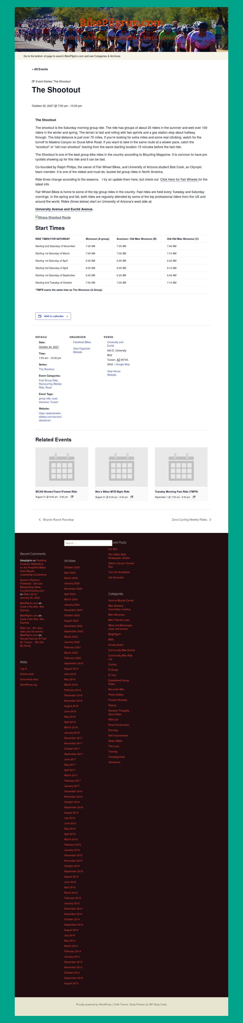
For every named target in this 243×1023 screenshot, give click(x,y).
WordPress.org (28, 684)
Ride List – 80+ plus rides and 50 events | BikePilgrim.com (32, 631)
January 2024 (72, 604)
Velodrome (114, 762)
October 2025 (72, 567)
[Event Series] (72, 497)
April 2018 (70, 722)
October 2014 (72, 919)
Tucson (54, 402)
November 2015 (73, 860)
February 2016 (72, 844)
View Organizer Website (81, 350)
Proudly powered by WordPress (94, 1004)
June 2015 (70, 882)
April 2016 (70, 834)
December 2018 (73, 695)
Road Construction (118, 724)
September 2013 (73, 978)
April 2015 (70, 887)
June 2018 (70, 711)
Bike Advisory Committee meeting (119, 607)
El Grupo (113, 669)
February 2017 (72, 780)
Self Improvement (118, 735)
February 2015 (72, 898)
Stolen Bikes (115, 740)
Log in (23, 668)
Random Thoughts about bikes (118, 712)
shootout (44, 402)
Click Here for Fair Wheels (179, 179)
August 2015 (71, 876)
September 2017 (73, 754)
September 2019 (73, 663)
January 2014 (72, 956)
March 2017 (71, 775)
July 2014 (69, 935)
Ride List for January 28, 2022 (30, 595)
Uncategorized (116, 756)
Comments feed (29, 679)
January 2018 (72, 732)
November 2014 (73, 914)
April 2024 (70, 594)
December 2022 (73, 626)
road (54, 398)
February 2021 (72, 647)
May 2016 (69, 828)
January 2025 (72, 583)
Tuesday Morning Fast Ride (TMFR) (176, 491)
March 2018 (71, 727)
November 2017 (73, 743)
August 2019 (71, 668)
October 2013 (72, 972)
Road (49, 387)
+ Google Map (122, 364)
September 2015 (73, 871)
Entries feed (27, 674)
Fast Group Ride (48, 380)
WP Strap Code (158, 1004)
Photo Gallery (116, 694)
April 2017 (70, 770)
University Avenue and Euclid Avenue (64, 209)
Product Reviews (117, 700)
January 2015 (72, 903)
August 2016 (71, 812)
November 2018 (73, 700)
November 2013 (73, 967)
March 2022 (71, 636)
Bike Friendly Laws (119, 620)
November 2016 (73, 796)
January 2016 (72, 850)
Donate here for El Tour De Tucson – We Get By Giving (33, 642)
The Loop (113, 746)
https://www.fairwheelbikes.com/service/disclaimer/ (50, 416)
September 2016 (73, 807)
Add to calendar (54, 316)
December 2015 (73, 855)
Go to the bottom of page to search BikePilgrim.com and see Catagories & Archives (72, 56)
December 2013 (73, 962)
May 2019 (69, 679)
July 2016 (69, 818)
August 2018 (71, 706)
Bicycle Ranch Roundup (58, 519)
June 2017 (70, 759)
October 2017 (72, 748)
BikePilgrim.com (29, 603)
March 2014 (71, 946)
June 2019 (70, 674)
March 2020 (71, 652)
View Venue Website (113, 372)
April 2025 (70, 572)
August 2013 (71, 983)
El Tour (112, 675)
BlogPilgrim (114, 634)
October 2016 (72, 802)
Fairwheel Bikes (82, 342)
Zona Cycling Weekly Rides (190, 519)
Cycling (112, 664)
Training (112, 751)
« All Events (40, 69)
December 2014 (73, 908)
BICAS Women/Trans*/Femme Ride (56, 491)
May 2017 (69, 764)
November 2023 (73, 610)
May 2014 (69, 940)
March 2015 (71, 892)
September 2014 (73, 924)
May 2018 (69, 716)
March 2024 (71, 599)
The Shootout (46, 369)
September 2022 (73, 631)
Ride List (113, 719)
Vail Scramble (116, 577)
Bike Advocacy (116, 614)
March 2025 (71, 578)
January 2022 (72, 642)
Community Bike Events (121, 650)
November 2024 (73, 588)
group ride (45, 398)
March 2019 (71, 684)
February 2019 (72, 690)
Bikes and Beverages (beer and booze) (120, 627)
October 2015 (72, 866)
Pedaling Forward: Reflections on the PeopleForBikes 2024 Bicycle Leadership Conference (33, 567)
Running (113, 730)
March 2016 (71, 839)
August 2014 (71, 930)
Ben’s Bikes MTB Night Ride (112, 491)
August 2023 (71, 620)
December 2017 (73, 738)
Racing (112, 705)
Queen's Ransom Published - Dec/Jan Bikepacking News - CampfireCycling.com (32, 585)
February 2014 (72, 951)
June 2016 (70, 823)
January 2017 (72, 786)
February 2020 (72, 658)
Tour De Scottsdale (119, 572)
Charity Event (115, 645)
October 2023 (72, 615)
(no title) (113, 549)
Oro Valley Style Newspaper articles (119, 556)
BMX (111, 639)
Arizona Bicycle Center (121, 600)
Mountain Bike (116, 689)
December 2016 (73, 791)
